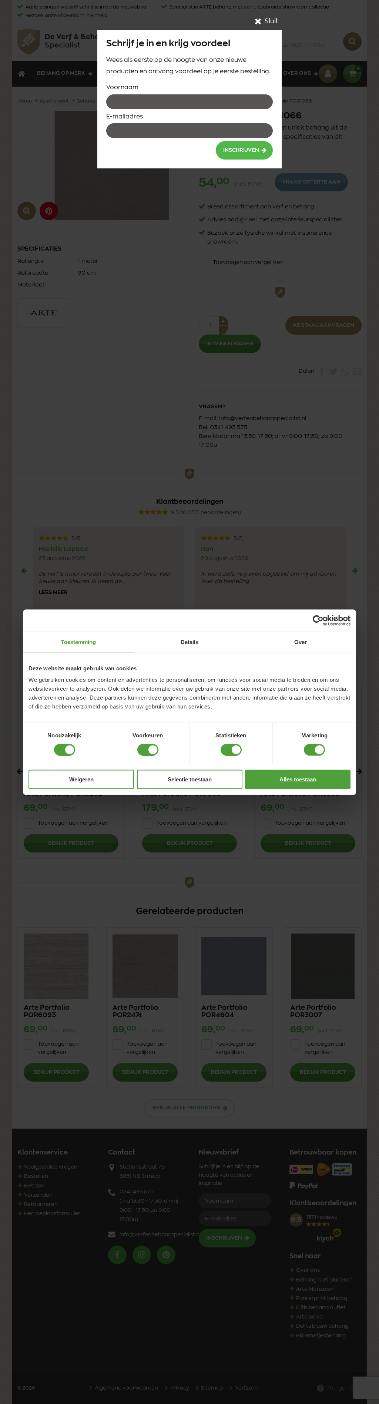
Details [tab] (190, 642)
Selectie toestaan (190, 779)
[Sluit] (258, 21)
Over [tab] (300, 642)
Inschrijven (241, 150)
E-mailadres (124, 117)
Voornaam (122, 87)
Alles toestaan (297, 779)
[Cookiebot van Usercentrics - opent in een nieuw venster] (318, 620)
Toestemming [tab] (78, 642)
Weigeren (81, 779)
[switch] (147, 749)
